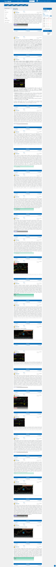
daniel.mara (17, 12)
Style (49, 1)
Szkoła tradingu (7, 22)
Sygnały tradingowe (7, 20)
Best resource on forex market (49, 33)
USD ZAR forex (15, 9)
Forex (5, 10)
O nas (18, 1)
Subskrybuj (38, 38)
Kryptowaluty (6, 12)
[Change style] (47, 1)
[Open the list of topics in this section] (11, 10)
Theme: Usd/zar (15, 8)
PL (50, 1)
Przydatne (21, 1)
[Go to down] (55, 566)
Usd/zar (24, 11)
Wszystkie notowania (47, 28)
